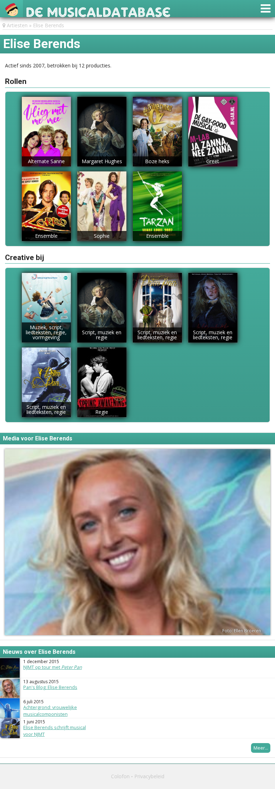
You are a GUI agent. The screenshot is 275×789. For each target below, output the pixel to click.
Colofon (120, 776)
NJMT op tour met (52, 667)
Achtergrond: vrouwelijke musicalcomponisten (50, 710)
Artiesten (17, 25)
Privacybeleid (149, 776)
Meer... (261, 748)
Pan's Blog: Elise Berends (50, 687)
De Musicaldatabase (98, 10)
